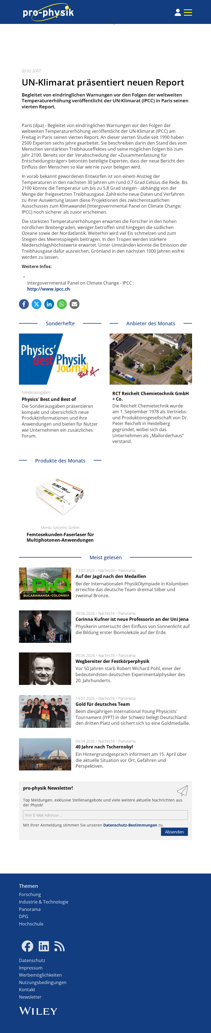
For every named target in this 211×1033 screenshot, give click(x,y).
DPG (23, 916)
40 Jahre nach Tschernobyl (104, 747)
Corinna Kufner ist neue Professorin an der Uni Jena (132, 619)
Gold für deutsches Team (103, 704)
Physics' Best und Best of (49, 399)
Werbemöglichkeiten (40, 975)
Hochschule (31, 924)
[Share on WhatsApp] (62, 304)
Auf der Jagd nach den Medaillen (111, 576)
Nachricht (106, 570)
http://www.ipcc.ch (48, 289)
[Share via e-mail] (74, 304)
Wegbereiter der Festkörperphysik (112, 661)
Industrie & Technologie (43, 902)
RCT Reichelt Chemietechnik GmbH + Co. (150, 396)
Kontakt (27, 990)
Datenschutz (32, 960)
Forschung (30, 894)
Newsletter (30, 997)
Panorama (126, 570)
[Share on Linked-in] (49, 304)
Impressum (31, 968)
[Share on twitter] (36, 304)
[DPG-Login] (178, 12)
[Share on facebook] (24, 304)
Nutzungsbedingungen (42, 982)
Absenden (174, 831)
